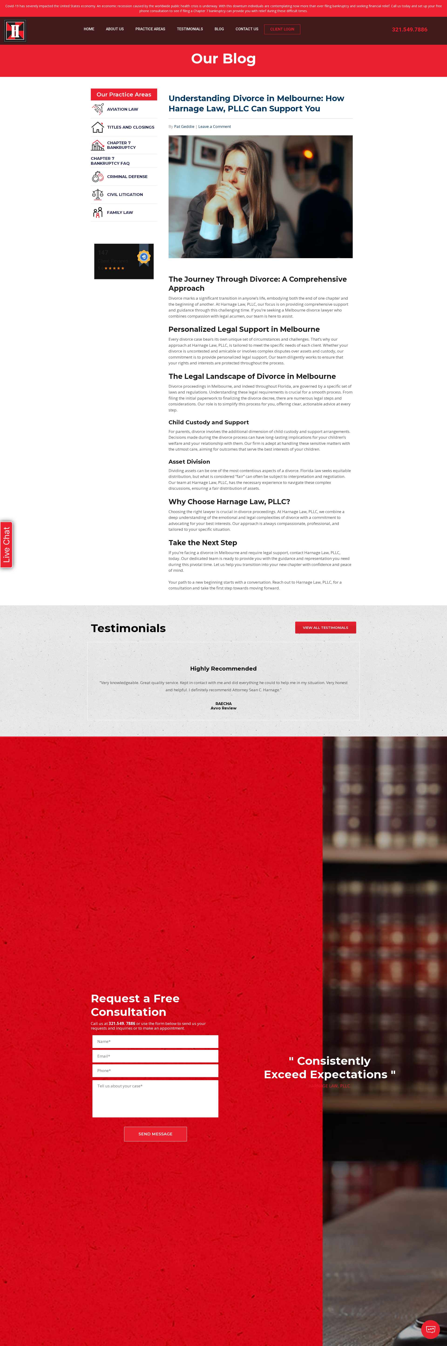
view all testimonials (325, 627)
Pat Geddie (184, 126)
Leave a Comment (214, 126)
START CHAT (408, 1304)
